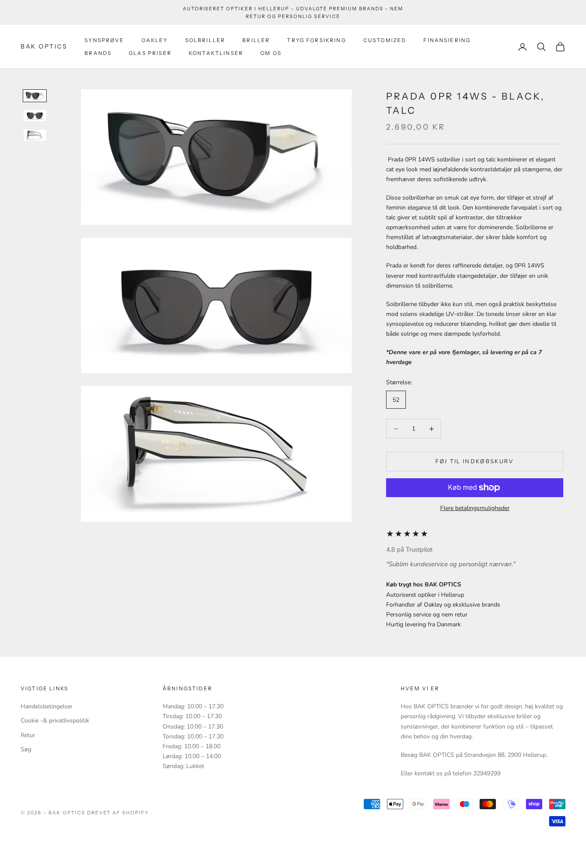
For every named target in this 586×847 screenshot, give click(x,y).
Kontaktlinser (216, 53)
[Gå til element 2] (35, 115)
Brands (98, 53)
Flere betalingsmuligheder (475, 508)
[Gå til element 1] (35, 95)
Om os (270, 53)
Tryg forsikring (316, 40)
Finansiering (447, 40)
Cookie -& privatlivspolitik (55, 720)
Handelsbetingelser (46, 706)
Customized (385, 40)
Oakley (155, 40)
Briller (256, 40)
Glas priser (150, 53)
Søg (26, 749)
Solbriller (205, 40)
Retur (28, 735)
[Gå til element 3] (35, 135)
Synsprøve (104, 40)
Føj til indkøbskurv (474, 461)
